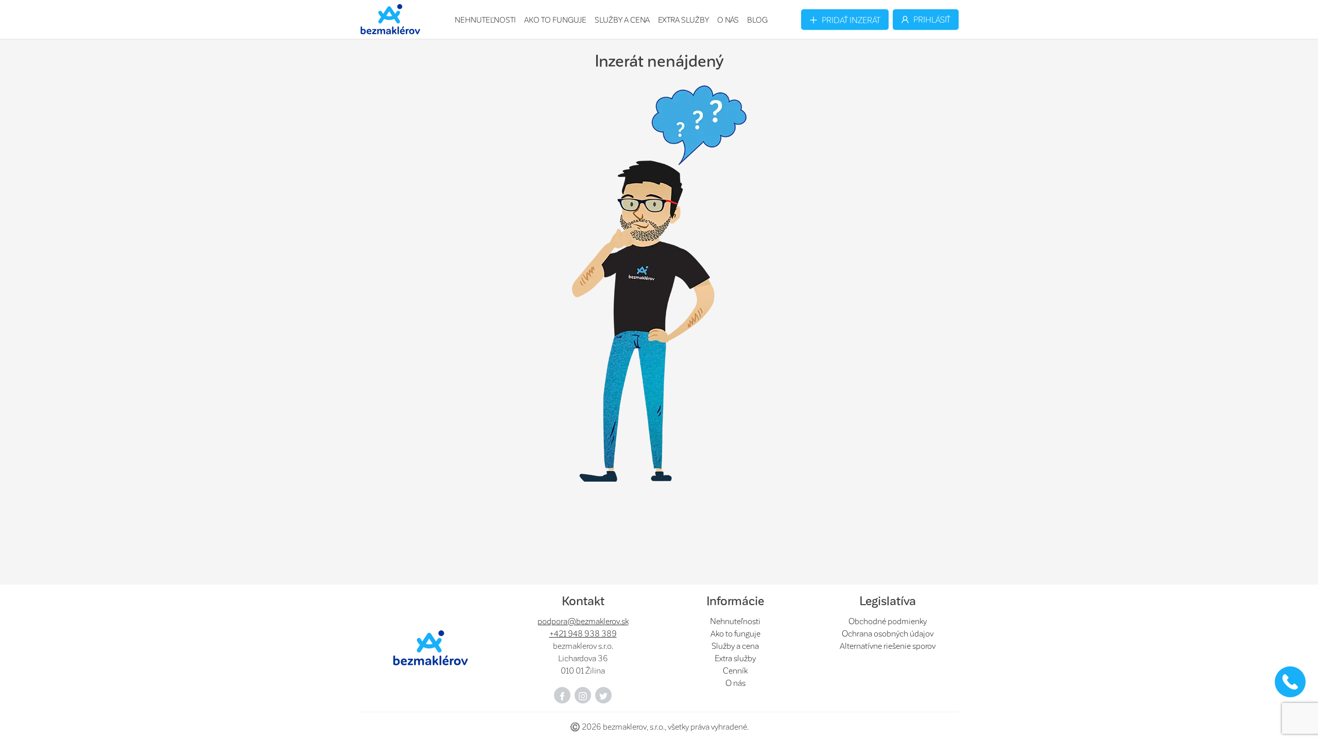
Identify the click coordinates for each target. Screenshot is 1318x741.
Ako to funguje (555, 19)
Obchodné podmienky (887, 621)
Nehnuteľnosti (485, 19)
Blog (757, 19)
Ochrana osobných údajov (887, 633)
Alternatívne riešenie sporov (887, 645)
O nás (728, 19)
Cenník (735, 670)
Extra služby (683, 19)
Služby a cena (622, 19)
